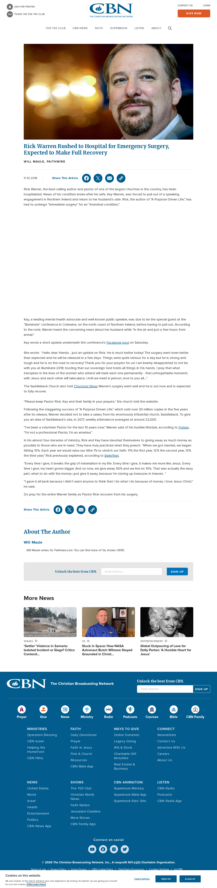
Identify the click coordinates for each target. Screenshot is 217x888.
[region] (108, 879)
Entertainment (38, 813)
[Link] (121, 178)
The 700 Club (56, 28)
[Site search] (170, 30)
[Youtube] (92, 849)
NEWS (32, 782)
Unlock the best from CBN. (76, 571)
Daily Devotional (83, 735)
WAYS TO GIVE (126, 728)
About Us (164, 760)
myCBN (178, 869)
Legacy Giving (125, 741)
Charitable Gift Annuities (125, 756)
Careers (163, 754)
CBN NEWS (80, 28)
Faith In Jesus (81, 748)
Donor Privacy (79, 869)
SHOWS (77, 782)
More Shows (80, 818)
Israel (31, 801)
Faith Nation (80, 805)
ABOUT (156, 28)
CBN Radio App (169, 801)
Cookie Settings (142, 878)
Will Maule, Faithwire (44, 161)
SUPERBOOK (118, 28)
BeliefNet (111, 456)
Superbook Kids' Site (130, 801)
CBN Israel (35, 741)
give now (194, 13)
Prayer (76, 741)
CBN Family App (83, 824)
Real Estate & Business (124, 766)
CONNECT (166, 728)
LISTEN (139, 28)
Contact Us (185, 5)
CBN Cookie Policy (102, 869)
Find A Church (81, 754)
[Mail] (109, 178)
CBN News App (39, 826)
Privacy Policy (58, 869)
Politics (32, 820)
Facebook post (117, 343)
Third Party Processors (131, 869)
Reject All (166, 878)
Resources (79, 760)
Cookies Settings (159, 869)
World (31, 795)
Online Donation (127, 735)
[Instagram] (114, 849)
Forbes (184, 427)
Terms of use (38, 869)
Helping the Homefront (36, 750)
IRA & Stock (123, 748)
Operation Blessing (42, 735)
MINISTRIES (37, 728)
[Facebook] (86, 178)
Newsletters (166, 735)
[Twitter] (98, 178)
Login (206, 5)
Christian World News (82, 797)
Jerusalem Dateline (85, 811)
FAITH (99, 28)
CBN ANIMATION (128, 782)
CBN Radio (166, 788)
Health (32, 807)
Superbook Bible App (130, 795)
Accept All (190, 878)
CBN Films (35, 758)
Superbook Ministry (129, 788)
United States (38, 788)
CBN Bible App (82, 766)
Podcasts (164, 795)
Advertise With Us (171, 748)
